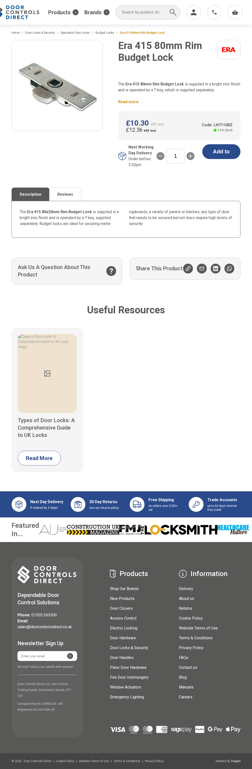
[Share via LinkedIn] (215, 268)
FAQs (183, 657)
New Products (122, 598)
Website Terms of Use (198, 628)
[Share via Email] (202, 268)
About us (186, 598)
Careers (185, 697)
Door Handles (122, 657)
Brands (93, 12)
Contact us (188, 667)
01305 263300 (44, 615)
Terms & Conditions (196, 638)
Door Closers (121, 608)
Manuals (186, 687)
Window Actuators (125, 687)
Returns (185, 608)
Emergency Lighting (127, 697)
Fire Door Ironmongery (129, 677)
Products (59, 12)
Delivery (186, 588)
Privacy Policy (191, 647)
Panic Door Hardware (128, 667)
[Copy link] (188, 268)
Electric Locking (123, 628)
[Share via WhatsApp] (229, 268)
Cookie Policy (191, 618)
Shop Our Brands (124, 588)
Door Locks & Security (129, 647)
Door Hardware (123, 638)
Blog (183, 677)
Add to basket (221, 153)
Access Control (123, 618)
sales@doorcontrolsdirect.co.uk (44, 627)
